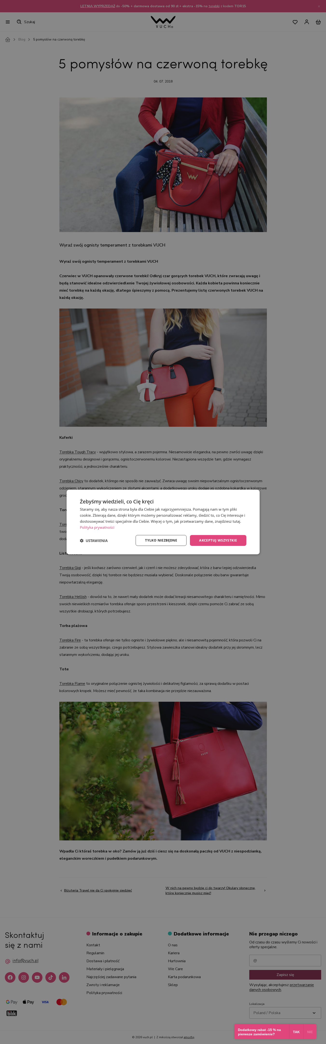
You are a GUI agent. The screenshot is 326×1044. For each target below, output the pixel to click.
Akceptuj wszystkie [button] (218, 540)
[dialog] (163, 522)
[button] (94, 540)
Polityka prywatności (97, 527)
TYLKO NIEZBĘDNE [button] (161, 540)
